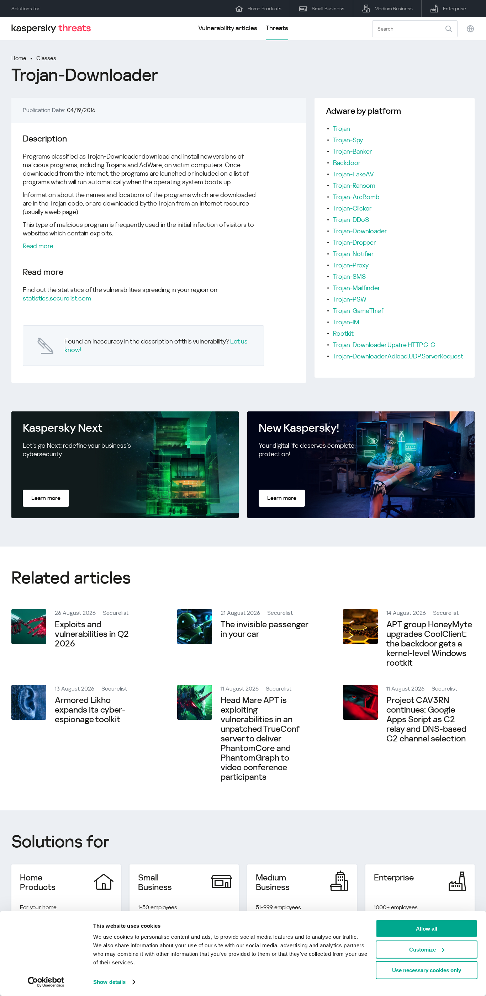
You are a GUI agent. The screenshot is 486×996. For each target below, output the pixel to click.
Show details (109, 982)
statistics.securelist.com (57, 298)
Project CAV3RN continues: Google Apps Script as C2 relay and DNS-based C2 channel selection (426, 719)
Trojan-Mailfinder (356, 288)
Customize (422, 949)
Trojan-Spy (348, 140)
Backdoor (346, 162)
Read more (38, 246)
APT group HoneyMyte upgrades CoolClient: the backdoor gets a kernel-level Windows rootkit (429, 643)
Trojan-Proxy (351, 265)
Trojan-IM (346, 322)
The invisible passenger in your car (264, 629)
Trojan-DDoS (351, 219)
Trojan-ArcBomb (356, 197)
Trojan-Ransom (354, 185)
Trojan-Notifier (353, 253)
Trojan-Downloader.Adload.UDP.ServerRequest (398, 356)
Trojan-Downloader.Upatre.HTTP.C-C (384, 344)
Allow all (426, 929)
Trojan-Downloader (360, 231)
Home (18, 58)
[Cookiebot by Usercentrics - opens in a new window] (46, 982)
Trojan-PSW (349, 299)
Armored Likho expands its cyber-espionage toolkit (90, 709)
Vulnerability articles (227, 28)
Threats (277, 28)
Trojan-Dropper (354, 242)
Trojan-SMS (349, 276)
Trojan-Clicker (352, 208)
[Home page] (54, 28)
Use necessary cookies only (426, 970)
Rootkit (343, 333)
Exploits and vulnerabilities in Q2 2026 (92, 634)
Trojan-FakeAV (353, 174)
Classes (46, 58)
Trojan (341, 128)
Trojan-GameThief (358, 310)
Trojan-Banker (352, 151)
